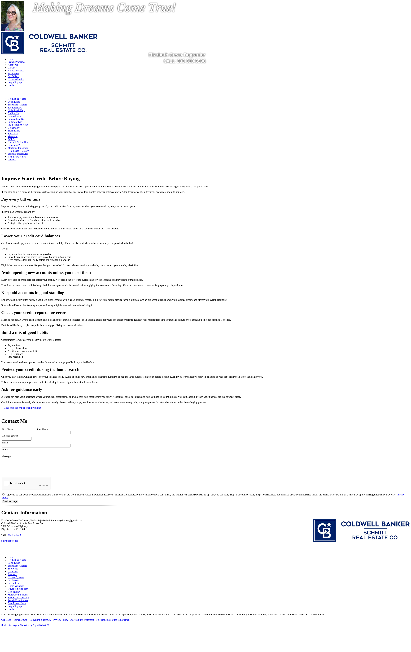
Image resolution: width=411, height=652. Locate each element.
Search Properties (16, 62)
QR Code (6, 619)
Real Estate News (17, 156)
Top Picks (13, 568)
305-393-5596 (14, 535)
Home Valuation (16, 79)
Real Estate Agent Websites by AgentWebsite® (25, 625)
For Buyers (13, 73)
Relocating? (14, 145)
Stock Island (14, 130)
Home (11, 557)
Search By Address (17, 104)
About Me (13, 64)
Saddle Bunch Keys (18, 124)
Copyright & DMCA (40, 619)
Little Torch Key (16, 110)
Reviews (12, 67)
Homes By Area (16, 70)
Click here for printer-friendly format (22, 407)
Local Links (14, 101)
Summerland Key (17, 119)
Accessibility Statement (82, 619)
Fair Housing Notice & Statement (113, 619)
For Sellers (13, 76)
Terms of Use (20, 619)
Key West (13, 133)
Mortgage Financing (18, 148)
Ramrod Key (14, 116)
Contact (12, 85)
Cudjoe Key (14, 113)
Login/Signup (15, 82)
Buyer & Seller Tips (18, 142)
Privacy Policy (60, 619)
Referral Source (10, 435)
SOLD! (11, 139)
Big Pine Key (15, 107)
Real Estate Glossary (18, 150)
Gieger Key (14, 127)
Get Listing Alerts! (17, 98)
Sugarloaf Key (15, 122)
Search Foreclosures (18, 153)
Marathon (12, 136)
